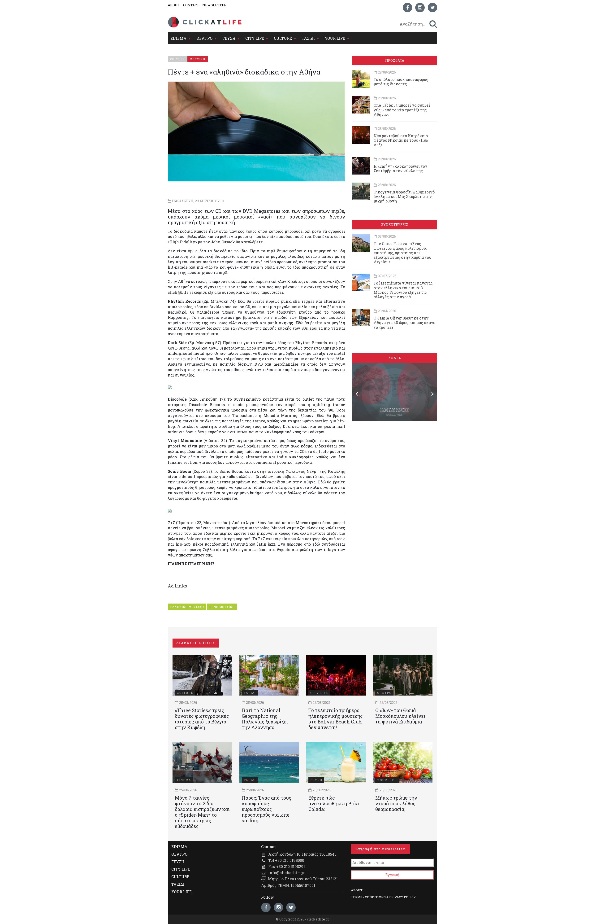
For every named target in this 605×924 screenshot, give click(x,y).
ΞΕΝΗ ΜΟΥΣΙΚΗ (222, 607)
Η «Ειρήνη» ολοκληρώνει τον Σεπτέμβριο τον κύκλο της (400, 168)
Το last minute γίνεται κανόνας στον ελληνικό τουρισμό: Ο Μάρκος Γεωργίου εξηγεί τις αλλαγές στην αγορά (403, 289)
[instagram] (420, 7)
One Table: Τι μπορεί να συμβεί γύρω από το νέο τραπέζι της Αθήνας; (402, 110)
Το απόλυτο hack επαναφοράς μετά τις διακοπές (401, 81)
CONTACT (191, 5)
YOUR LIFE (335, 38)
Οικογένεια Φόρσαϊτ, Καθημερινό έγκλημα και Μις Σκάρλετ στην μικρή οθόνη (404, 196)
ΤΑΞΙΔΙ (308, 38)
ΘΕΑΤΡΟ (204, 38)
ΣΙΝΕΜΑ (178, 38)
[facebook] (407, 7)
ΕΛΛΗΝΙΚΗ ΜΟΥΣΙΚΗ (187, 607)
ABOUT (174, 5)
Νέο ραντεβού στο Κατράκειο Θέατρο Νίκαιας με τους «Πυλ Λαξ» (401, 140)
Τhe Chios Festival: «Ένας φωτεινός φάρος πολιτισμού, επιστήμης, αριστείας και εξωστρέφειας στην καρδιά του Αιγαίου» (402, 252)
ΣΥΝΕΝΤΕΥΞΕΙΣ (394, 224)
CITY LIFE (254, 38)
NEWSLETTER (214, 5)
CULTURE (283, 38)
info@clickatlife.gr (286, 872)
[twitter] (432, 7)
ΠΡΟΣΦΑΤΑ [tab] (394, 60)
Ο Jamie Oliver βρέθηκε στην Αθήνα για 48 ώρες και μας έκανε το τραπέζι (404, 322)
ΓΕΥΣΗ (228, 38)
